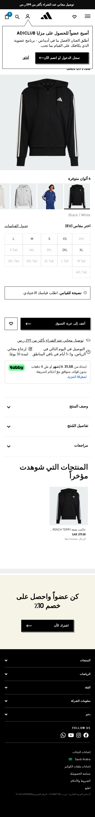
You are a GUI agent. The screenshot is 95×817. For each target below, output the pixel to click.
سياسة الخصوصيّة (80, 773)
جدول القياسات (16, 226)
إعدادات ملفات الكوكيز (77, 766)
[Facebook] (86, 735)
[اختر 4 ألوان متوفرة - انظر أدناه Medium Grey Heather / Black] (23, 196)
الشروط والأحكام (80, 781)
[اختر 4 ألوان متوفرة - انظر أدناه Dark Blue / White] (50, 196)
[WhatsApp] (63, 735)
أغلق (26, 58)
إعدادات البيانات (81, 752)
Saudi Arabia (82, 759)
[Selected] (77, 196)
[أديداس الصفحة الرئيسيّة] (47, 15)
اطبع (87, 788)
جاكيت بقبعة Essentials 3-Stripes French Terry (53, 529)
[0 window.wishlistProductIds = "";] (74, 16)
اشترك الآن (61, 625)
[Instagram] (78, 735)
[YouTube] (71, 735)
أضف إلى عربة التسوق (70, 323)
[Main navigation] (88, 16)
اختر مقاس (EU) (77, 226)
